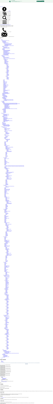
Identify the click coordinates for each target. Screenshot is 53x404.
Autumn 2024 (5, 111)
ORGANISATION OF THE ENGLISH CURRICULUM (10, 58)
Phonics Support (7, 298)
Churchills (8, 66)
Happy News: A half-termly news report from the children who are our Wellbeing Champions (12, 103)
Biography (7, 136)
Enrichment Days (6, 292)
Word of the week (6, 141)
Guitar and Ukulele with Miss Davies (7, 50)
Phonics (6, 257)
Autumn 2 (8, 330)
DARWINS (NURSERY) (7, 104)
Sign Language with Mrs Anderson (7, 52)
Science (4, 79)
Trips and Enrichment (6, 241)
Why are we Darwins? (7, 315)
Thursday (8, 227)
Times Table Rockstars (7, 61)
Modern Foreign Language (6, 84)
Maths (5, 134)
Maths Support (7, 333)
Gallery (3, 349)
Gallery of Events (3, 123)
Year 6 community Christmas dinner (9, 130)
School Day (3, 48)
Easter (6, 285)
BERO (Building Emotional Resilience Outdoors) (8, 118)
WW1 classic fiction (7, 135)
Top (0, 382)
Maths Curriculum (6, 59)
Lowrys (7, 65)
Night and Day (7, 318)
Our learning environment (7, 162)
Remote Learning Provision (7, 145)
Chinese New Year (7, 283)
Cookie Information (4, 378)
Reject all (1, 388)
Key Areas (2, 55)
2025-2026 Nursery (5, 114)
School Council (3, 354)
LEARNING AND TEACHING (6, 47)
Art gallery (6, 129)
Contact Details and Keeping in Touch (5, 40)
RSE (6, 259)
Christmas (5, 163)
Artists (6, 277)
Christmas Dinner (7, 280)
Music (6, 154)
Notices (5, 188)
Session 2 (8, 150)
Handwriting (7, 184)
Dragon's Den (7, 213)
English (5, 160)
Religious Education (5, 81)
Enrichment (6, 211)
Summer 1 (7, 291)
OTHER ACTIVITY (7, 148)
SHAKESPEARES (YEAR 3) (7, 106)
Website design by (4, 381)
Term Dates (3, 113)
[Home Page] (5, 24)
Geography (8, 174)
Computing (4, 83)
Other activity (7, 249)
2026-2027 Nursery (5, 115)
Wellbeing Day (7, 176)
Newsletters (3, 102)
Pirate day (6, 320)
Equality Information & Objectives (5, 93)
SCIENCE (7, 147)
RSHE (4, 80)
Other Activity (7, 225)
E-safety (4, 91)
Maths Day (4, 88)
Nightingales (8, 67)
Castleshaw (7, 242)
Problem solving (6, 137)
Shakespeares (8, 77)
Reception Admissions (5, 96)
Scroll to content (1, 6)
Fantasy (6, 279)
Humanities (7, 155)
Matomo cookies (3, 397)
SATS (5, 138)
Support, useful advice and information (5, 124)
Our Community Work (5, 355)
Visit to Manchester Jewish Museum (8, 351)
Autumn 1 (7, 289)
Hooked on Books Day (6, 86)
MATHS (6, 146)
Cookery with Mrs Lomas (6, 51)
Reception (8, 64)
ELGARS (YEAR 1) (6, 105)
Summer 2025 (5, 112)
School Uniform (3, 94)
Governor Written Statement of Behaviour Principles (9, 45)
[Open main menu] (4, 22)
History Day (5, 89)
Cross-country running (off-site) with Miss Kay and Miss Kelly (9, 53)
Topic (5, 159)
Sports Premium (5, 98)
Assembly (5, 209)
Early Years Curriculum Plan (6, 57)
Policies (3, 46)
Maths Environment (6, 62)
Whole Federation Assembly (9, 178)
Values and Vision (4, 41)
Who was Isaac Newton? (7, 158)
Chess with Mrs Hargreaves (6, 54)
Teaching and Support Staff (6, 42)
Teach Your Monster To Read (7, 245)
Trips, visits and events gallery (7, 189)
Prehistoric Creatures (7, 317)
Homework (6, 191)
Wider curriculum (6, 131)
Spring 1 (6, 290)
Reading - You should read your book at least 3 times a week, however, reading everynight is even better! (15, 165)
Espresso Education (6, 243)
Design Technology (5, 82)
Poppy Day (7, 281)
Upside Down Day (7, 322)
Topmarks (5, 270)
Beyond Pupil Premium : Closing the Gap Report (9, 99)
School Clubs (3, 49)
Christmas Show (7, 282)
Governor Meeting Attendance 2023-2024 (8, 43)
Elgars (7, 76)
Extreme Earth (7, 132)
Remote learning (6, 271)
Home (1, 39)
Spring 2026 (5, 110)
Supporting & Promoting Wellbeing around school (8, 120)
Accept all (3, 388)
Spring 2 (7, 331)
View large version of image (8, 366)
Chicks (6, 286)
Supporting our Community (7, 352)
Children (2, 126)
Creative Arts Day (5, 87)
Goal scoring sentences (7, 193)
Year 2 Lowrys (5, 236)
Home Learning (6, 328)
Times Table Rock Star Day (6, 85)
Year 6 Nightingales (5, 127)
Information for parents (8, 139)
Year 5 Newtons (5, 157)
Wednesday (8, 170)
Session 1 (8, 177)
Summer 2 (8, 332)
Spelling (6, 153)
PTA (2, 122)
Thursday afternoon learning (9, 172)
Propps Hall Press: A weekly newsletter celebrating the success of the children (10, 108)
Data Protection (3, 97)
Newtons (7, 78)
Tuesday (7, 226)
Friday (7, 171)
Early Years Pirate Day (5, 90)
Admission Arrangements (4, 95)
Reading (5, 143)
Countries (6, 319)
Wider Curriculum (7, 248)
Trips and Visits (5, 350)
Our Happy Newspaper (6, 117)
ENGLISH (7, 168)
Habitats (6, 278)
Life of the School (4, 109)
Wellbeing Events (5, 119)
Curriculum (3, 56)
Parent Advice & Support (9, 151)
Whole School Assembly (9, 149)
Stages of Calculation (6, 63)
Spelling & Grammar (7, 198)
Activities (4, 121)
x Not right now (42, 0)
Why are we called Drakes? (7, 275)
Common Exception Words (7, 265)
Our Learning (6, 240)
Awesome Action (7, 133)
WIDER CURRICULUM (8, 173)
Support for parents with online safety (7, 125)
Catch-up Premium (5, 100)
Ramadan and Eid (7, 284)
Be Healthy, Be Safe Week (6, 353)
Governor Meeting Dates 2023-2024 (8, 44)
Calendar (3, 101)
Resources (5, 60)
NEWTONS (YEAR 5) (7, 107)
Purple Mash (6, 244)
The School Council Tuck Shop (6, 356)
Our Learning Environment (7, 266)
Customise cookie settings (7, 388)
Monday (7, 169)
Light (6, 214)
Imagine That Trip (7, 287)
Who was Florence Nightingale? (7, 128)
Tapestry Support (7, 294)
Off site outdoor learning (6, 92)
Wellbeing (3, 116)
